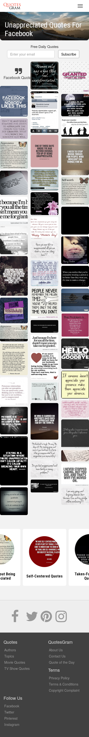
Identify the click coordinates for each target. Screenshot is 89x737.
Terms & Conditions (63, 684)
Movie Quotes (14, 662)
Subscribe (68, 54)
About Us (56, 650)
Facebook (11, 706)
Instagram (11, 724)
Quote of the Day (62, 662)
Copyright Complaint (64, 690)
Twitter (9, 712)
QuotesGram (12, 6)
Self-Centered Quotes (44, 576)
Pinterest (11, 718)
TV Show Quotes (17, 668)
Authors (10, 650)
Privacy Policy (59, 678)
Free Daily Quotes (45, 46)
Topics (9, 656)
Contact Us (57, 656)
